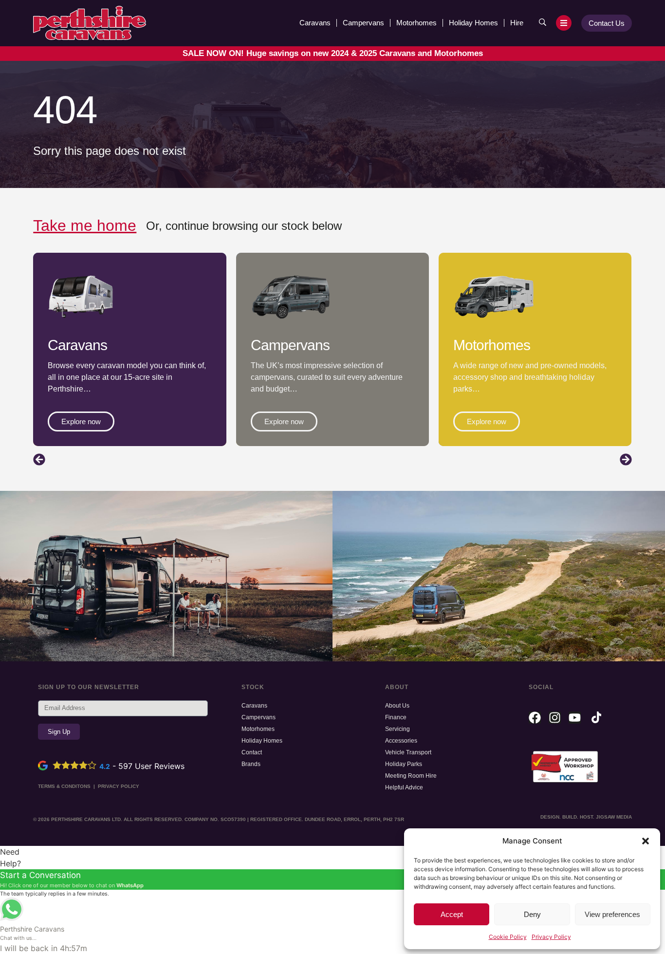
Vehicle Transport (408, 752)
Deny (532, 914)
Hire (516, 23)
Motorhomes (416, 23)
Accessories (401, 740)
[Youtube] (575, 717)
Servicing (397, 729)
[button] (645, 841)
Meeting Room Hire (411, 775)
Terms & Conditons (64, 786)
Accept (452, 914)
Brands (250, 764)
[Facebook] (535, 717)
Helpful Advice (404, 787)
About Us (397, 705)
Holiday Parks (403, 764)
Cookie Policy (508, 936)
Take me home (84, 225)
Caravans (315, 23)
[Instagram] (555, 717)
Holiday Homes (473, 23)
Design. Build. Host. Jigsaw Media (586, 817)
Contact (251, 752)
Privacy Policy (551, 936)
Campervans (363, 23)
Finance (395, 717)
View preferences (612, 914)
